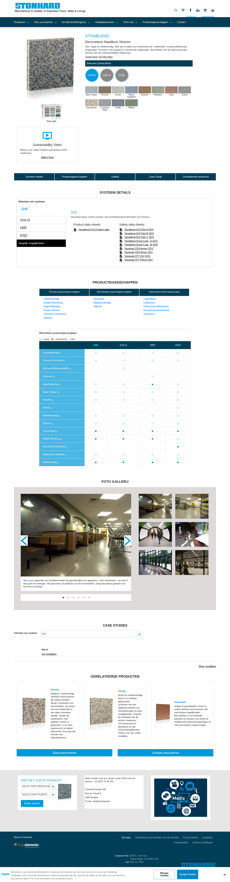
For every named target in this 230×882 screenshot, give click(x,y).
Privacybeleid (190, 837)
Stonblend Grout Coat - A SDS (141, 241)
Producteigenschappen (155, 22)
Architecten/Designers (74, 22)
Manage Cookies (164, 874)
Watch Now (47, 157)
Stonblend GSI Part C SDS (139, 237)
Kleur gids (51, 121)
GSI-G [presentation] (25, 220)
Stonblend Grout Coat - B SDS (141, 244)
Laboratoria (149, 298)
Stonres (55, 690)
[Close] (224, 874)
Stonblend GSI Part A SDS (139, 229)
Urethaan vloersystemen (165, 752)
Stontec (122, 691)
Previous (24, 540)
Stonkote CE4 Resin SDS (138, 252)
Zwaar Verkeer (51, 310)
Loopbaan (207, 837)
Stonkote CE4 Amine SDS (138, 248)
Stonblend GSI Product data (94, 229)
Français (191, 16)
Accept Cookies (187, 874)
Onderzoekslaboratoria (156, 306)
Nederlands (208, 16)
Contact (181, 22)
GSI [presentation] (24, 209)
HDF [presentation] (23, 228)
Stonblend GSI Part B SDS (139, 233)
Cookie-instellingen (202, 842)
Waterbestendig (101, 302)
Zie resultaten (49, 654)
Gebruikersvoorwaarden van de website (157, 837)
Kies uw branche (43, 22)
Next (127, 540)
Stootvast (98, 298)
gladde (30, 580)
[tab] (41, 209)
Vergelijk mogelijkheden (31, 243)
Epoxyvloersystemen (64, 752)
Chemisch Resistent (54, 313)
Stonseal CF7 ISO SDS (137, 256)
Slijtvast (47, 317)
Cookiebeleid (181, 842)
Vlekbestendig (51, 298)
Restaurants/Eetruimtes (156, 310)
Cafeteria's (149, 302)
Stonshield (180, 702)
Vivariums (149, 313)
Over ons (128, 22)
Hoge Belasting (51, 306)
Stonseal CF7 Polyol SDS (138, 259)
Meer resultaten (207, 666)
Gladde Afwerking (53, 302)
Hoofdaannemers (104, 22)
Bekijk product (32, 803)
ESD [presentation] (23, 235)
